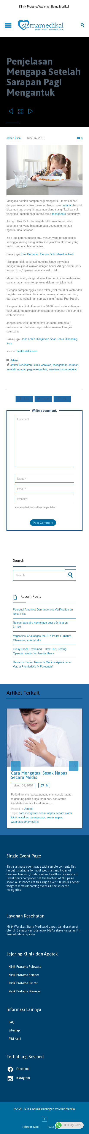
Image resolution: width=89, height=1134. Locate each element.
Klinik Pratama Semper (24, 975)
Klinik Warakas (33, 1108)
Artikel (14, 360)
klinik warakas (42, 365)
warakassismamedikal (62, 369)
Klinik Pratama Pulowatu (25, 966)
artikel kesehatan (21, 365)
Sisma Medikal (67, 1108)
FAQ (11, 1022)
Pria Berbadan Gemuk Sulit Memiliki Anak (47, 254)
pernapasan (37, 817)
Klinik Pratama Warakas (24, 991)
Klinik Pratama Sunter (23, 983)
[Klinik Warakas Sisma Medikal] (48, 25)
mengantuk (59, 213)
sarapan (67, 205)
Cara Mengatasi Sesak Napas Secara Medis (39, 775)
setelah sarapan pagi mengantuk (26, 369)
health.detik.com (27, 351)
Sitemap (14, 1030)
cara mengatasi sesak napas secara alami (45, 813)
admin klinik (13, 138)
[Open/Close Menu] (8, 25)
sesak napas (55, 817)
